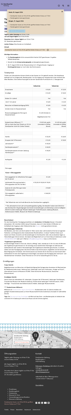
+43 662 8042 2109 (10, 239)
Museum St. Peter (14, 395)
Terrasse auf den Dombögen (19, 296)
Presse (12, 409)
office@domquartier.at (36, 239)
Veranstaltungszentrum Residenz (19, 397)
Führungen (8, 168)
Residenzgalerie (14, 391)
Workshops (46, 366)
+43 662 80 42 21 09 (42, 370)
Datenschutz (36, 409)
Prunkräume (13, 389)
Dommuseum (13, 393)
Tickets (6, 409)
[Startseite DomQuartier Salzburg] (29, 5)
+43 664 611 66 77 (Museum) (44, 379)
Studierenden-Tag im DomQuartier (23, 289)
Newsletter (19, 409)
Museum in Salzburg (15, 399)
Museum (38, 226)
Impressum (27, 409)
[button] (63, 5)
